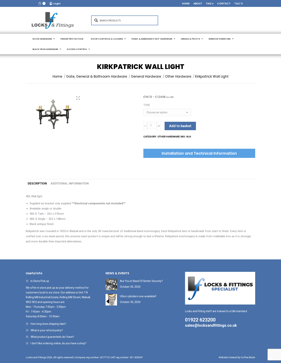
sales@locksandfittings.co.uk (211, 325)
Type (146, 105)
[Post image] (111, 284)
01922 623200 (200, 320)
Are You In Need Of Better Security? (141, 281)
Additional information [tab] (70, 183)
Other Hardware (169, 136)
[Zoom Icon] (78, 98)
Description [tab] (37, 183)
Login (57, 3)
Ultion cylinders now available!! (138, 296)
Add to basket (180, 126)
